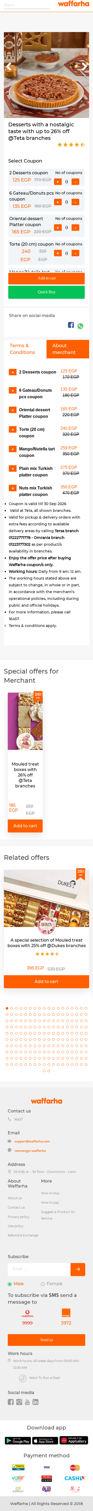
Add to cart (47, 278)
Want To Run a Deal (44, 1378)
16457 (18, 1119)
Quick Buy (47, 292)
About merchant (63, 349)
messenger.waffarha (30, 1150)
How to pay (50, 1202)
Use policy (16, 1226)
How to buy (50, 1193)
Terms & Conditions (22, 349)
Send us (46, 1340)
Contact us (16, 1207)
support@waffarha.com (32, 1141)
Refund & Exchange (23, 1235)
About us (15, 1198)
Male (19, 1283)
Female (55, 1283)
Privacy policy (18, 1217)
